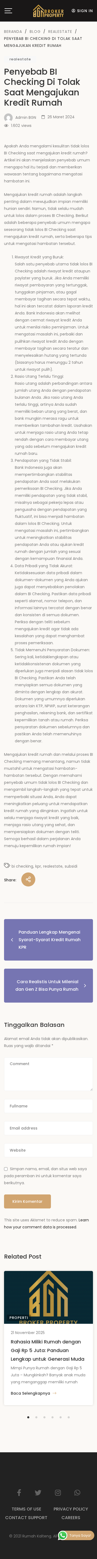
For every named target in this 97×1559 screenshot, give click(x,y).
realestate (20, 59)
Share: (10, 880)
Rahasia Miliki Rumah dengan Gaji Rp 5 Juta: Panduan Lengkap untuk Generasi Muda (47, 1350)
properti (18, 1317)
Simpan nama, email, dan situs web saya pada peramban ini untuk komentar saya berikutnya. (45, 1176)
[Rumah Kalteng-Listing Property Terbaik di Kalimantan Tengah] (48, 11)
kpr (38, 866)
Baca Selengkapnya (31, 1393)
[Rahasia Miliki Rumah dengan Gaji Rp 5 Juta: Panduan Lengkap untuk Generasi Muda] (48, 1297)
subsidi (71, 866)
